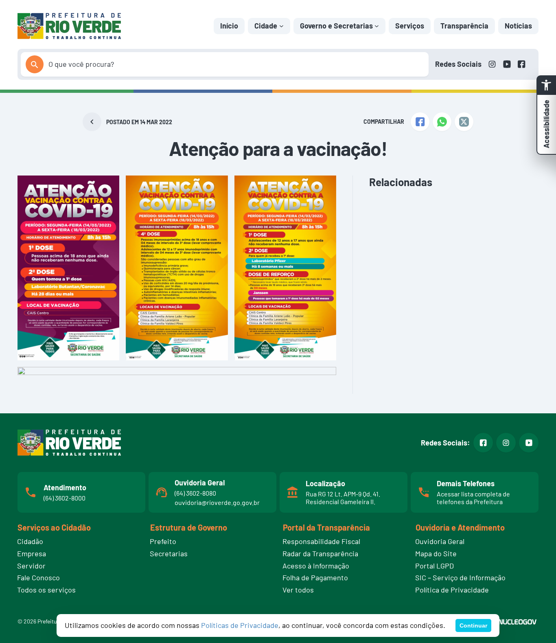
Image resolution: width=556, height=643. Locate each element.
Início (229, 25)
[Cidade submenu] (281, 26)
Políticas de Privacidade (239, 625)
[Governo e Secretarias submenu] (376, 26)
